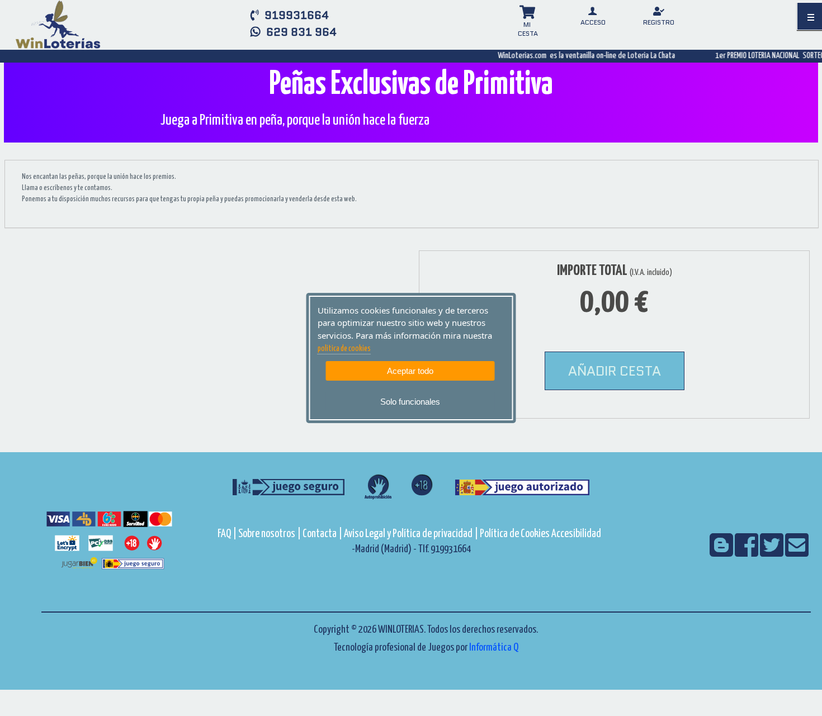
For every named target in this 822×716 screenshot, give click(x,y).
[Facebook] (747, 552)
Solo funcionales (410, 401)
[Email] (797, 552)
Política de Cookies (515, 534)
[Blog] (722, 552)
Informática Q (493, 647)
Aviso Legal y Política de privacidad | (412, 534)
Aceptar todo (410, 371)
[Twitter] (772, 552)
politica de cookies (344, 349)
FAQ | (228, 534)
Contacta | (322, 534)
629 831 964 (299, 32)
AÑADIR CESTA (614, 371)
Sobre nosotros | (269, 534)
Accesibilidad (576, 534)
